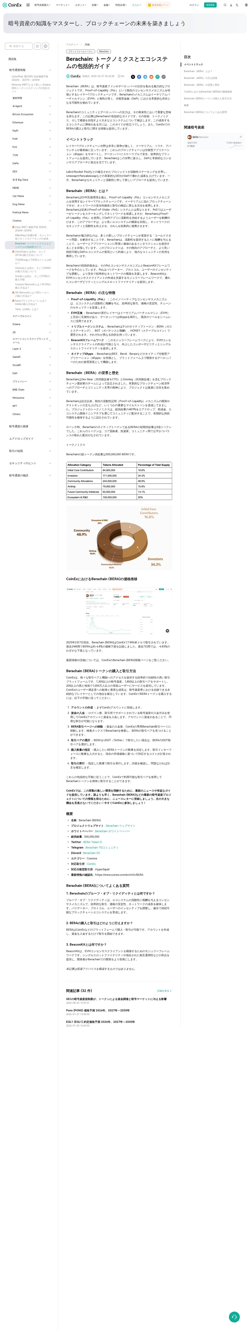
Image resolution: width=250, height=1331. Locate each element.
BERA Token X (92, 842)
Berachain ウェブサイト (121, 825)
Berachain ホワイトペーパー (112, 831)
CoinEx (91, 864)
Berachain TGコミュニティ (102, 847)
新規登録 (210, 5)
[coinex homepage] (13, 5)
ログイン (194, 5)
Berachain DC (91, 853)
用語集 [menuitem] (12, 59)
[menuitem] (30, 78)
